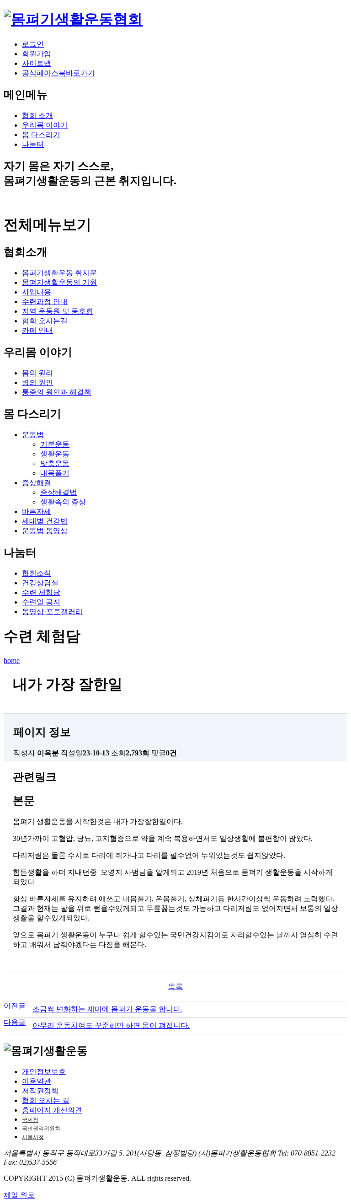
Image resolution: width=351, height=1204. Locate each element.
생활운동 (54, 454)
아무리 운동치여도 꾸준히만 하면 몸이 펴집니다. (111, 1025)
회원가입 (36, 54)
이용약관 (36, 1081)
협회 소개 (37, 115)
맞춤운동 (54, 463)
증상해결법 (58, 492)
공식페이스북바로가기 (58, 73)
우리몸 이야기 (45, 125)
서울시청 (33, 1137)
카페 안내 (37, 330)
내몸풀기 (54, 473)
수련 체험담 (41, 592)
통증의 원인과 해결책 (56, 392)
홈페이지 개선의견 (52, 1110)
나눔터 (33, 144)
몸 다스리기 (41, 135)
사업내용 (36, 292)
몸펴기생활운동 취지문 (59, 273)
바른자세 (36, 511)
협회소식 (36, 573)
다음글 (15, 1022)
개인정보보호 (44, 1072)
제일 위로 (19, 1195)
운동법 (33, 435)
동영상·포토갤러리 (52, 611)
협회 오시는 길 (45, 1100)
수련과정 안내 (45, 301)
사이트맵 (36, 63)
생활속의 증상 (63, 502)
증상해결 (36, 483)
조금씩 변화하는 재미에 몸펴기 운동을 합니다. (107, 1009)
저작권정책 (40, 1091)
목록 (175, 986)
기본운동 (54, 444)
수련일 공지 (41, 602)
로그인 (33, 44)
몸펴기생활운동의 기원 (59, 282)
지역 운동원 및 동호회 (57, 311)
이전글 (15, 1006)
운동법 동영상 (45, 531)
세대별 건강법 (45, 521)
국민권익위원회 (41, 1128)
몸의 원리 (37, 373)
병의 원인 (37, 382)
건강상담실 (40, 583)
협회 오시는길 (45, 321)
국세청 (30, 1120)
